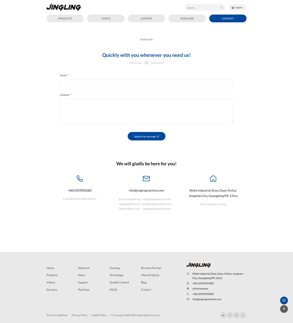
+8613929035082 (80, 190)
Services (51, 289)
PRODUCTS (65, 18)
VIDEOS (106, 18)
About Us (84, 268)
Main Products (150, 275)
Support (83, 282)
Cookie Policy (99, 315)
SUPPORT (146, 18)
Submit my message (145, 136)
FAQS (113, 289)
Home (50, 268)
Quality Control (119, 282)
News (81, 275)
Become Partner (151, 268)
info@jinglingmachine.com (146, 190)
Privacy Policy (79, 315)
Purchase (84, 289)
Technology (117, 275)
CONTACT (228, 18)
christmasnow (200, 288)
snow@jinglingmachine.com (157, 203)
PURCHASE (187, 18)
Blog (144, 282)
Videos (50, 282)
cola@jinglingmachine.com (156, 208)
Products (52, 275)
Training (115, 268)
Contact (146, 289)
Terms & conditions (57, 315)
